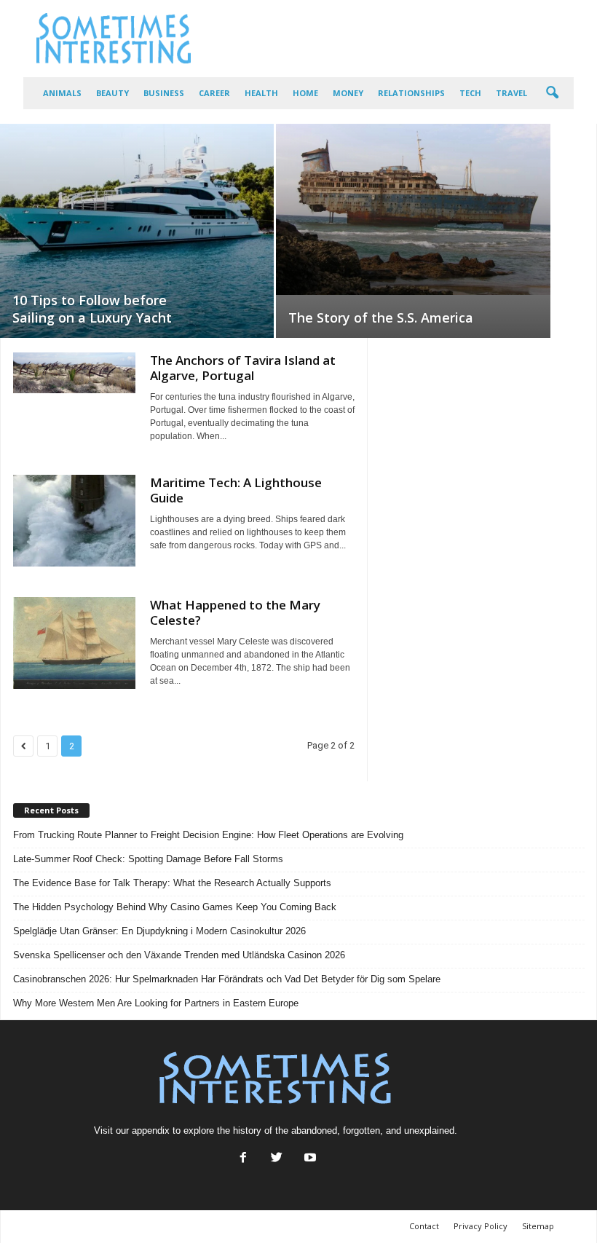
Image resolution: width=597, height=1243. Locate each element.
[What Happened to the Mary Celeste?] (74, 643)
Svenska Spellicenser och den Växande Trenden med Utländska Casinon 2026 (179, 955)
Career (214, 92)
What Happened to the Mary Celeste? (235, 612)
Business (163, 92)
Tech (470, 92)
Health (261, 92)
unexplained (429, 1130)
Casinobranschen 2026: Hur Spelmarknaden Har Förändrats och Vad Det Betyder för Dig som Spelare (226, 979)
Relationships (411, 92)
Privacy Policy (480, 1225)
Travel (511, 92)
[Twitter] (276, 1158)
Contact (424, 1225)
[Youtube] (308, 1158)
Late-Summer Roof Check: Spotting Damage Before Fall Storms (148, 858)
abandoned (314, 1130)
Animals (62, 92)
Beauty (112, 92)
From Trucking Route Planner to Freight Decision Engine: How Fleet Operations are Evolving (208, 834)
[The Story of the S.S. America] (413, 209)
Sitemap (538, 1225)
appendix (151, 1130)
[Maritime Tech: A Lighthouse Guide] (74, 521)
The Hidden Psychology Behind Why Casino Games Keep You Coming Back (174, 906)
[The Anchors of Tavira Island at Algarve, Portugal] (74, 372)
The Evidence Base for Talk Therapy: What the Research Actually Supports (172, 882)
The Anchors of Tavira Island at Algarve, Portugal (243, 368)
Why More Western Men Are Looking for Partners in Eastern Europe (155, 1003)
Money (348, 92)
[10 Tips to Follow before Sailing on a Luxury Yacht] (137, 231)
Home (305, 92)
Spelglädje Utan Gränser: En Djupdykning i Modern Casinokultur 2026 (159, 931)
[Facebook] (243, 1158)
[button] (552, 93)
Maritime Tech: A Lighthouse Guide (236, 490)
